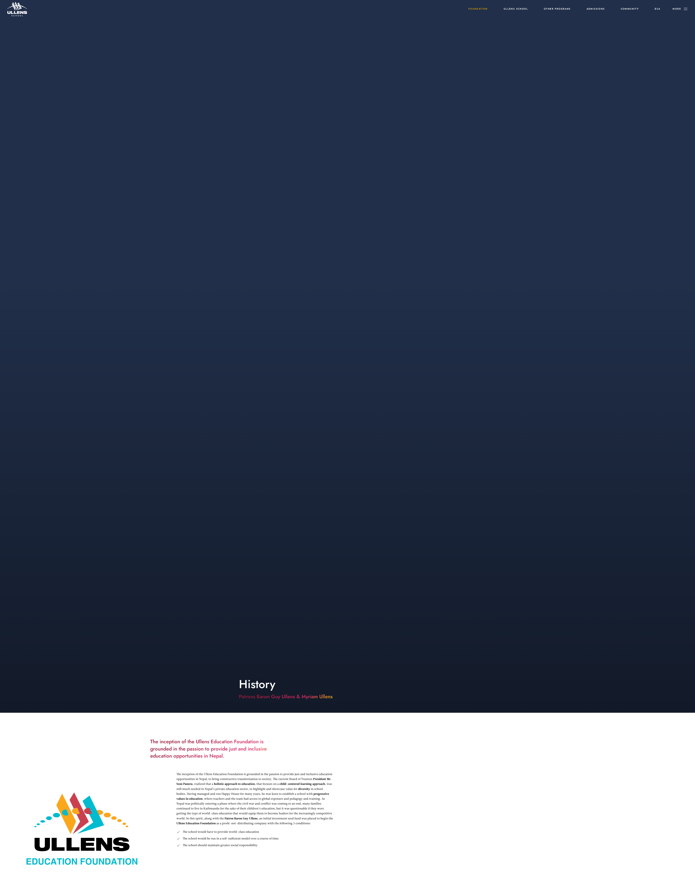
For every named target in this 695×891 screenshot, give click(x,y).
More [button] (677, 9)
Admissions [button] (596, 9)
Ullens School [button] (516, 9)
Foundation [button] (478, 9)
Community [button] (630, 9)
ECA (657, 9)
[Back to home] (17, 9)
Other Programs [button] (557, 9)
